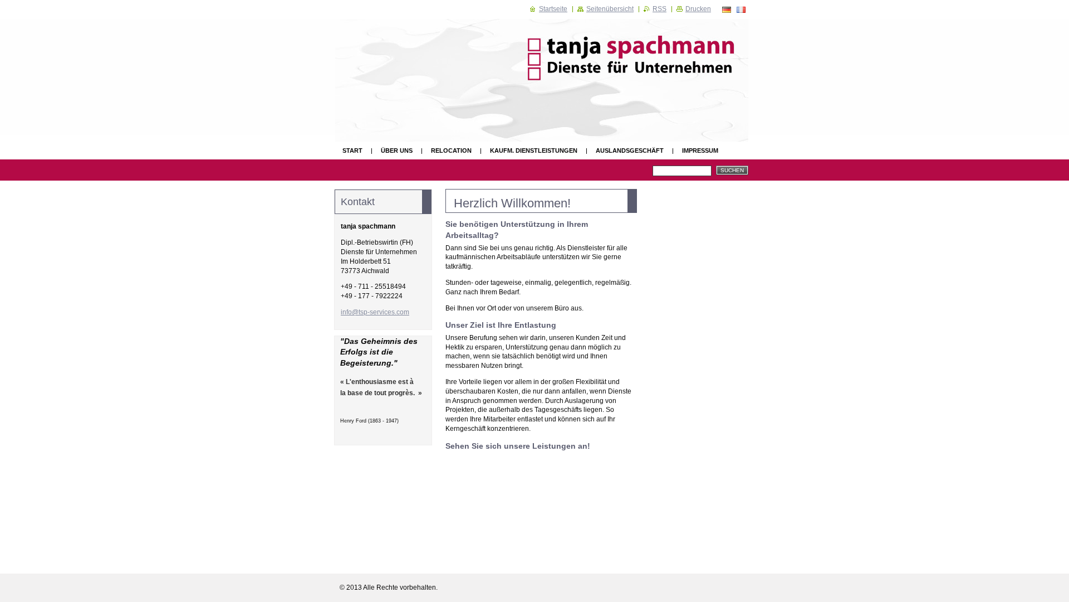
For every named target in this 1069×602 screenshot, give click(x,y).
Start (352, 150)
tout (380, 393)
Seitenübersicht (610, 9)
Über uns (397, 150)
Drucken (698, 9)
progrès (400, 393)
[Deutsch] (726, 9)
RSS (659, 9)
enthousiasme (373, 382)
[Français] (741, 9)
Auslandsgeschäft (630, 150)
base (355, 393)
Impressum (700, 150)
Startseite (553, 9)
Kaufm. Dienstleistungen (533, 150)
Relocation (451, 150)
